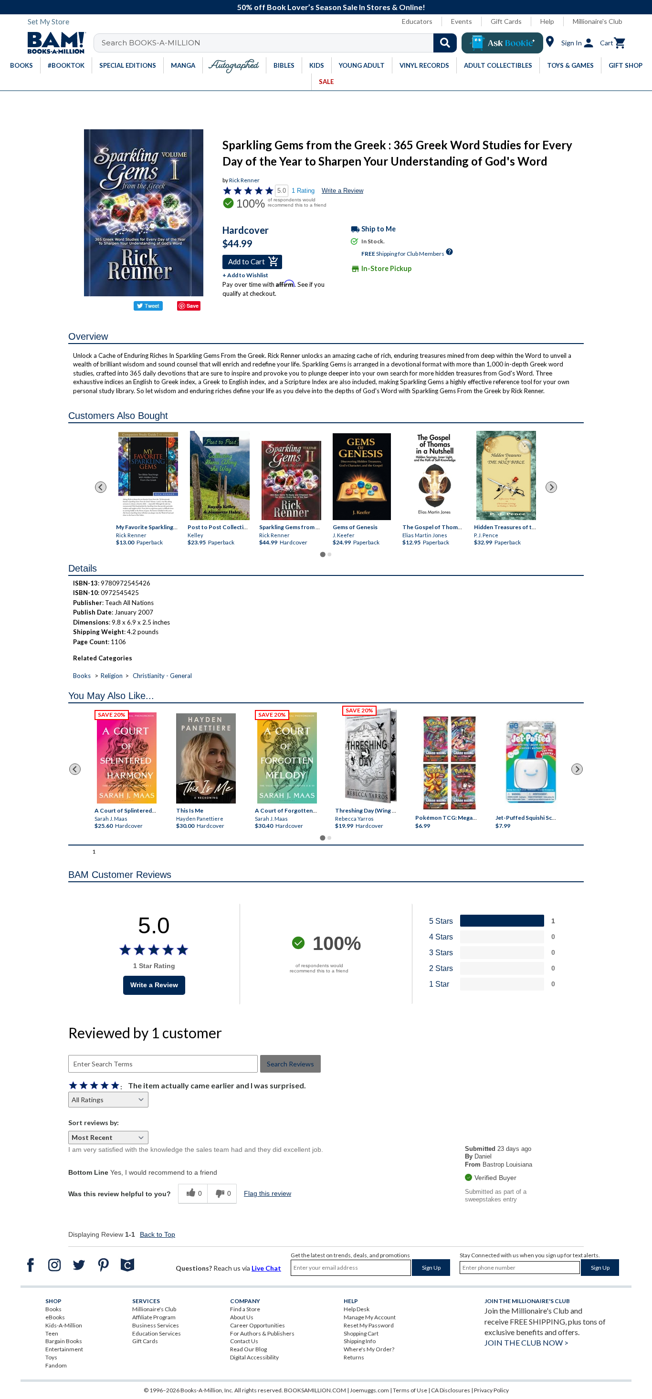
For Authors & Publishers (262, 1333)
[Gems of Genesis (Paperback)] (362, 476)
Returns (354, 1357)
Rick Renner (244, 180)
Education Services (156, 1333)
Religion (112, 675)
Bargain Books (63, 1341)
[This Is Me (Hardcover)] (205, 758)
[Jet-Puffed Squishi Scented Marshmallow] (531, 763)
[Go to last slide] (100, 487)
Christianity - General (162, 675)
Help (547, 21)
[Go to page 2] (329, 554)
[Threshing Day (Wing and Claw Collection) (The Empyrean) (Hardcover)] (371, 756)
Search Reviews (290, 1064)
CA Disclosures (450, 1390)
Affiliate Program (154, 1317)
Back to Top (157, 1234)
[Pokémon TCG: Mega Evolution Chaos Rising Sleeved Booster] (449, 763)
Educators (417, 21)
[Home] (53, 43)
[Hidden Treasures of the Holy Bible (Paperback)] (506, 475)
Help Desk (356, 1309)
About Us (241, 1317)
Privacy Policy (491, 1390)
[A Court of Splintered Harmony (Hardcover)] (127, 758)
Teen (51, 1333)
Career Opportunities (257, 1325)
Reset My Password (369, 1325)
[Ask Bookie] (502, 42)
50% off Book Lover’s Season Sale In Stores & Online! (331, 6)
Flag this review (267, 1193)
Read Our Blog (248, 1349)
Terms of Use (410, 1390)
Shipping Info (360, 1341)
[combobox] (281, 43)
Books (82, 675)
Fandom (56, 1365)
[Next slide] (551, 487)
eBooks (55, 1317)
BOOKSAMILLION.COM (315, 1390)
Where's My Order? (369, 1349)
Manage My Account (370, 1317)
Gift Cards (506, 21)
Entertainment (64, 1349)
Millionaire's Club (597, 21)
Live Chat (266, 1268)
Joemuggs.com (369, 1390)
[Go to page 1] (322, 554)
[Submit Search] (445, 42)
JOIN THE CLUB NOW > (526, 1342)
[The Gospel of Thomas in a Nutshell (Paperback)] (434, 475)
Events (461, 21)
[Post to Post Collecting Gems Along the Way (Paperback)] (220, 475)
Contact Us (244, 1341)
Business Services (155, 1325)
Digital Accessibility (254, 1357)
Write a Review (342, 190)
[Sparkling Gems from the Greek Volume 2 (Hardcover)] (291, 480)
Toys (51, 1357)
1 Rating (303, 190)
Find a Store (245, 1309)
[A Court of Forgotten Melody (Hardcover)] (287, 758)
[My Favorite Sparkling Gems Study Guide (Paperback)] (148, 474)
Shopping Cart (361, 1333)
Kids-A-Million (63, 1325)
